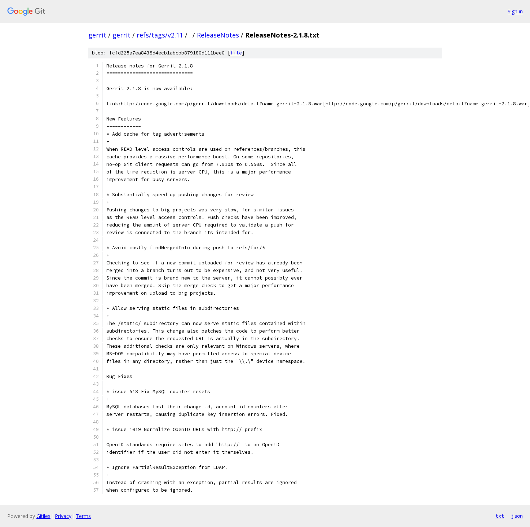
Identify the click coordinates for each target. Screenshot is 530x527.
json (517, 516)
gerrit (97, 35)
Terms (83, 516)
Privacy (63, 516)
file (236, 53)
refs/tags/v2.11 (160, 35)
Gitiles (43, 516)
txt (499, 516)
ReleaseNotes (218, 35)
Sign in (515, 11)
